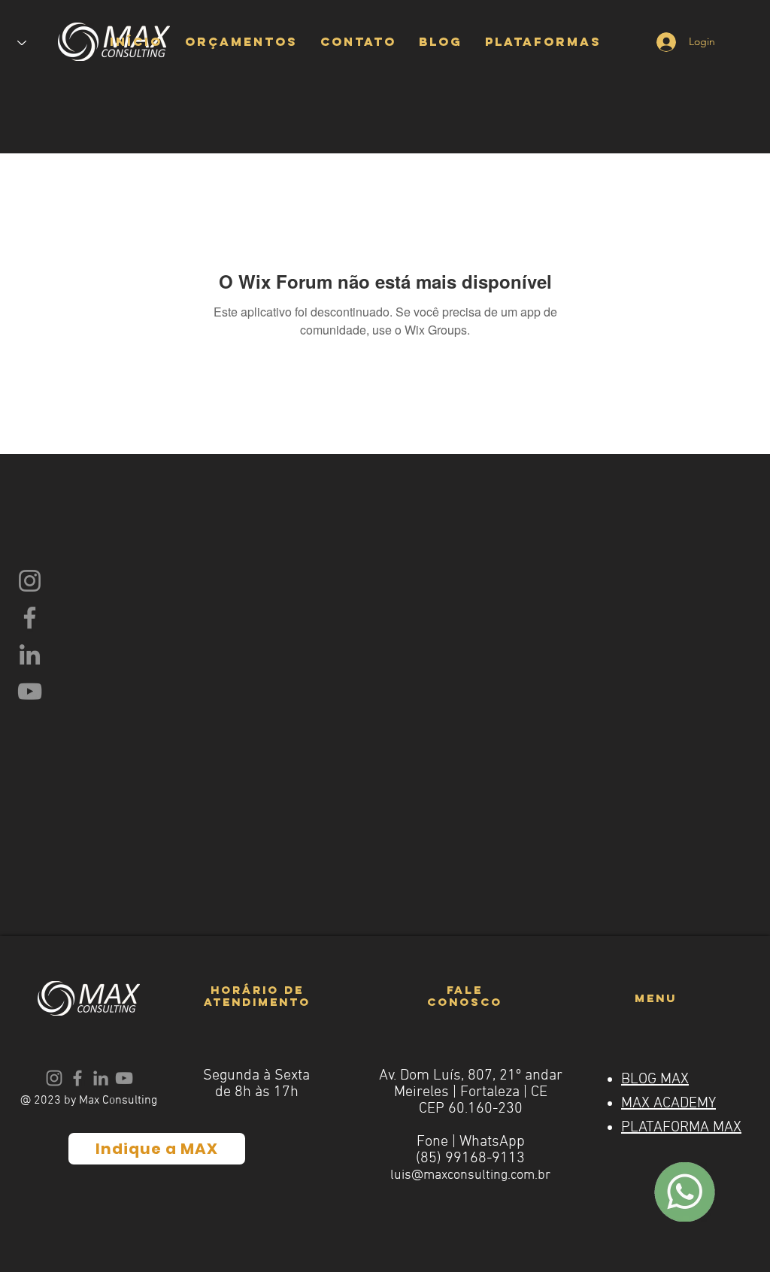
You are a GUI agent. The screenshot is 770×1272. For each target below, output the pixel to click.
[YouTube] (29, 691)
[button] (241, 41)
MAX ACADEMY (668, 1104)
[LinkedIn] (29, 654)
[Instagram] (29, 580)
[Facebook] (29, 617)
